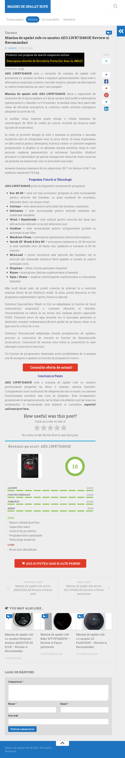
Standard (69, 19)
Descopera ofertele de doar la (45, 61)
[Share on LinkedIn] (106, 105)
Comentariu (15, 681)
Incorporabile (50, 19)
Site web (13, 715)
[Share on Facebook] (106, 78)
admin (12, 48)
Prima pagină (15, 19)
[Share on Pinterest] (106, 92)
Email (64, 703)
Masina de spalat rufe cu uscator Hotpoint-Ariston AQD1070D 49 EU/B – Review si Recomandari (19, 643)
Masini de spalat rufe (27, 6)
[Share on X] (106, 65)
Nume (12, 703)
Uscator (33, 19)
